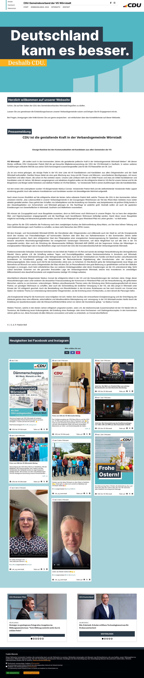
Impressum (11, 5)
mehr (87, 428)
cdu (11, 564)
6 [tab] (43, 639)
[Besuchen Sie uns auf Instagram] (114, 3)
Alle (67, 352)
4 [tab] (38, 639)
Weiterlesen (37, 637)
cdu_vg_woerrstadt (61, 493)
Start (26, 7)
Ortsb (54, 489)
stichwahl (68, 489)
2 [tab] (34, 639)
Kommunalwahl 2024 (40, 7)
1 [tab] (31, 639)
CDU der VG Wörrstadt (19, 429)
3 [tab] (36, 639)
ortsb (15, 564)
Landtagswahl (32, 425)
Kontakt (10, 1)
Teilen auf (37, 429)
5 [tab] (40, 639)
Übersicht (35, 663)
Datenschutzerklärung (41, 660)
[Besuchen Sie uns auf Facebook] (111, 3)
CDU (25, 425)
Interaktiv (55, 7)
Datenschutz (12, 8)
